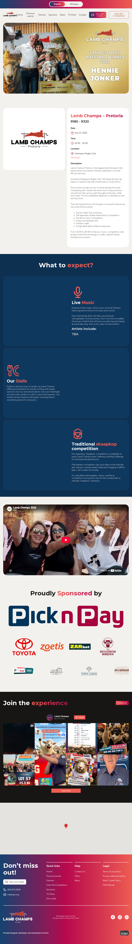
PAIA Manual (108, 885)
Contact (82, 15)
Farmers (42, 15)
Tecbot (76, 918)
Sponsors (53, 15)
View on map (75, 157)
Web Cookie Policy (112, 880)
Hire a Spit (51, 898)
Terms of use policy (112, 871)
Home (20, 15)
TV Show (72, 15)
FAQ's (77, 876)
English (57, 4)
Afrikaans (74, 4)
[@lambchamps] (49, 717)
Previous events (30, 14)
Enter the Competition (56, 885)
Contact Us (80, 871)
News (62, 15)
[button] (66, 826)
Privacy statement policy (114, 876)
